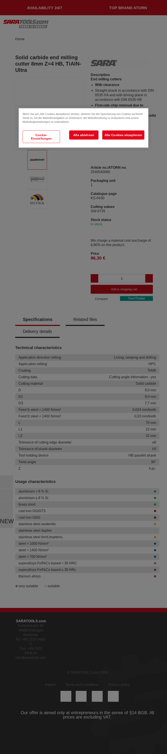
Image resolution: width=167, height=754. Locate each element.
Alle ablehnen (83, 135)
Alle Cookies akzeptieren (123, 135)
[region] (83, 128)
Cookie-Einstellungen (41, 136)
